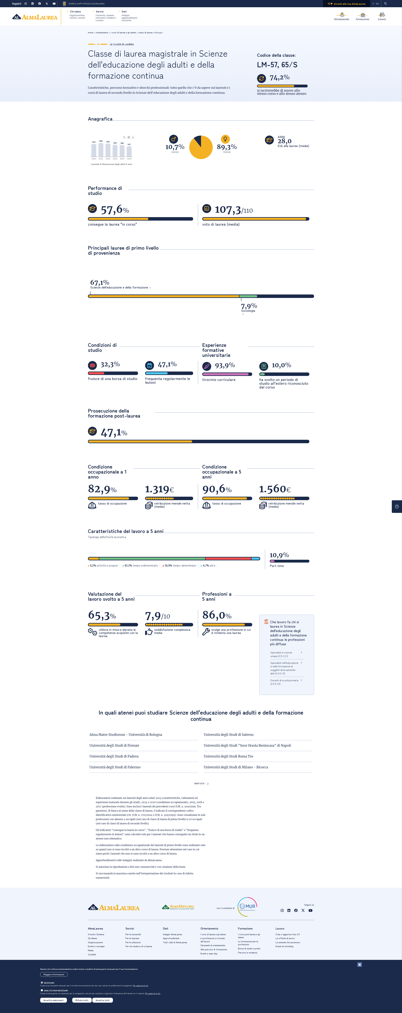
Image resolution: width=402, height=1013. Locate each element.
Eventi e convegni (96, 946)
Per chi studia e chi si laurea (138, 946)
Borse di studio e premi (249, 948)
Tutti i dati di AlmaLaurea (175, 942)
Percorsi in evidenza (247, 952)
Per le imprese (132, 938)
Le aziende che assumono (288, 942)
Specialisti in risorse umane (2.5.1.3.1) (281, 654)
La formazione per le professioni (248, 943)
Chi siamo (75, 11)
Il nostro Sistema (96, 934)
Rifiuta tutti (82, 1000)
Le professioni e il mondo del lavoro (213, 940)
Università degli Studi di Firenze (114, 745)
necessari (49, 982)
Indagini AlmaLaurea (172, 934)
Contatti (92, 954)
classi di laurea (145, 32)
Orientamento (341, 19)
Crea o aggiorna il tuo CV (288, 934)
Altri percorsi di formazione (214, 949)
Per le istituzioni (133, 942)
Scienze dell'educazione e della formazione (119, 287)
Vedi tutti (199, 783)
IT (373, 3)
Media (90, 950)
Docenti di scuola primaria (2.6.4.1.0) (284, 682)
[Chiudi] (359, 964)
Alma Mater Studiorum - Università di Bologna (126, 735)
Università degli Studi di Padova (114, 756)
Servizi (100, 11)
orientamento (102, 32)
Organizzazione (95, 942)
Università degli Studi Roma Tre (228, 756)
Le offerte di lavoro (285, 938)
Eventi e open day (209, 953)
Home (90, 32)
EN (377, 3)
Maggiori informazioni (53, 974)
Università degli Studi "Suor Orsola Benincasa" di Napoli (247, 745)
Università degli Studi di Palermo (115, 767)
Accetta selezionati (53, 1000)
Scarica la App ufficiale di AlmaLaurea (86, 3)
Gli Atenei (92, 938)
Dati (124, 11)
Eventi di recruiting (284, 946)
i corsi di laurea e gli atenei (123, 32)
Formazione (362, 19)
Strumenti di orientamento (213, 945)
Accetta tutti (103, 1000)
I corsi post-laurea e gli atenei (249, 936)
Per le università (133, 934)
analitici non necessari (56, 990)
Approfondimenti (171, 938)
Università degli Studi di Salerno (229, 735)
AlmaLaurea (155, 860)
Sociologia (248, 311)
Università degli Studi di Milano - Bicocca (236, 767)
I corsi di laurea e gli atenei (213, 934)
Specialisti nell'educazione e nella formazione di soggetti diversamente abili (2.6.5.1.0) (284, 668)
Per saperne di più (140, 985)
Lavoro (382, 19)
